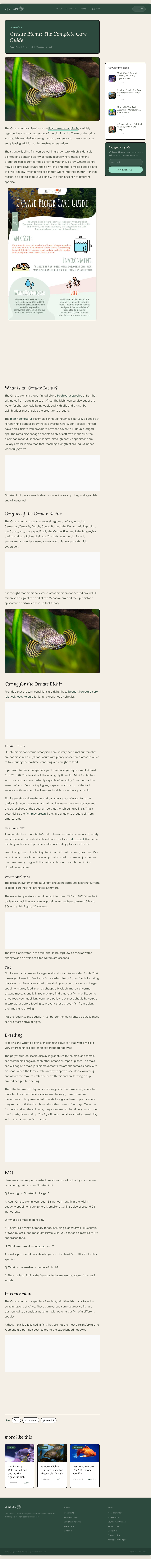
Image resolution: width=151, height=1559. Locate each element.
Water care (69, 1526)
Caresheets (71, 9)
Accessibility (113, 1517)
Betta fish (68, 1531)
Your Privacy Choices (117, 1522)
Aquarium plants (71, 1517)
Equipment (95, 9)
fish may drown (36, 813)
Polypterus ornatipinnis (63, 128)
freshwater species (69, 395)
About (59, 9)
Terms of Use (113, 1526)
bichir (41, 1246)
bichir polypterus (21, 419)
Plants (83, 9)
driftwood (77, 839)
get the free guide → (125, 169)
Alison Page (15, 47)
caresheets (17, 27)
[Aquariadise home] (14, 8)
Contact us (113, 1531)
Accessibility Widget (116, 1540)
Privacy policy (114, 1535)
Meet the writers (115, 1513)
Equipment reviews (72, 1522)
